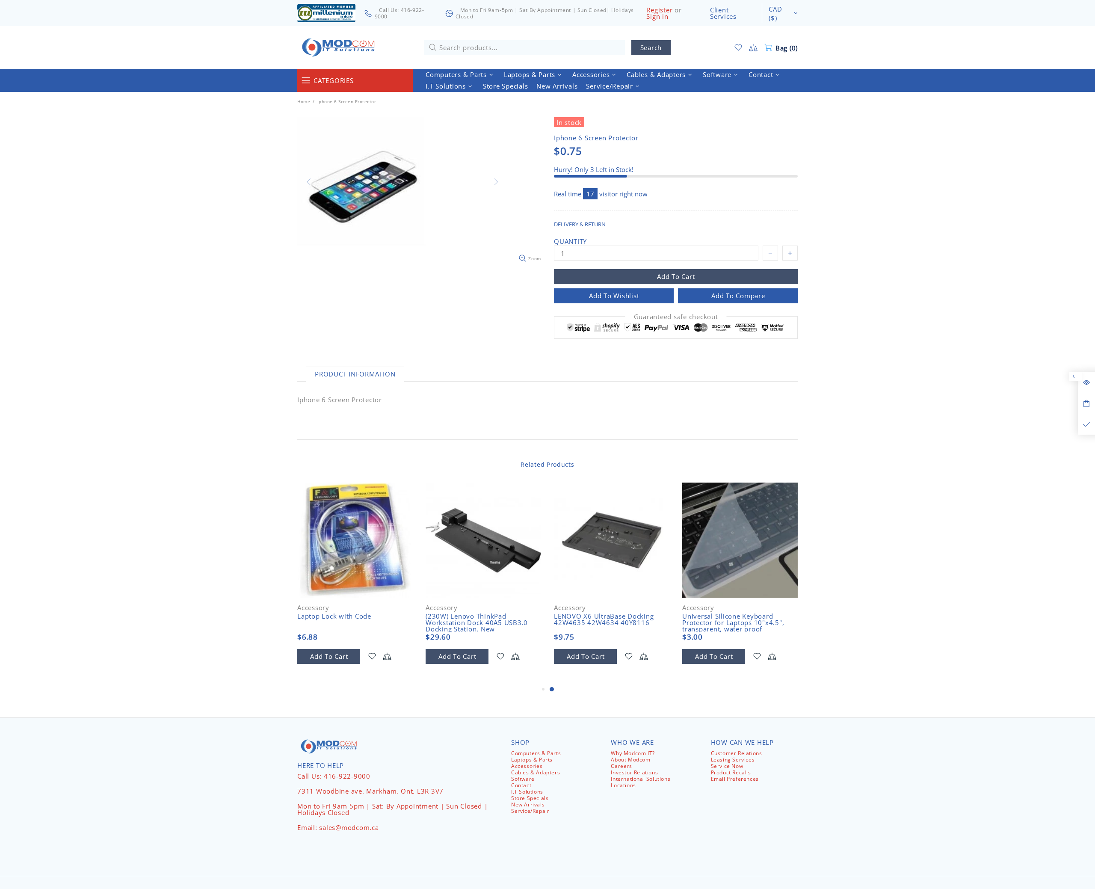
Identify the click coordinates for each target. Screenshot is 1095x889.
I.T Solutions (527, 791)
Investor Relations (634, 772)
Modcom (340, 47)
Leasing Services (733, 759)
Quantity (570, 241)
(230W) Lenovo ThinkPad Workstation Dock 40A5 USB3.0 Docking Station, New (477, 622)
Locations (623, 785)
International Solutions (640, 779)
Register (659, 10)
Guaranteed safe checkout (676, 317)
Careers (621, 766)
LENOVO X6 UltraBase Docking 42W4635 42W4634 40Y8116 (604, 619)
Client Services (723, 13)
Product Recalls (731, 772)
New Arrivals (528, 804)
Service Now (727, 766)
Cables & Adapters (535, 772)
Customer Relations (736, 753)
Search (651, 47)
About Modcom (630, 759)
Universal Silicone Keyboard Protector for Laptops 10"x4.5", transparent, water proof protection (733, 626)
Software (523, 779)
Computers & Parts (536, 753)
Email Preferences (735, 779)
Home (303, 101)
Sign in (657, 16)
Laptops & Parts (532, 759)
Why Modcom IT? (632, 753)
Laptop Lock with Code (334, 616)
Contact (521, 785)
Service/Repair (530, 811)
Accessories (527, 766)
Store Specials (529, 798)
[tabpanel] (612, 583)
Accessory (313, 608)
